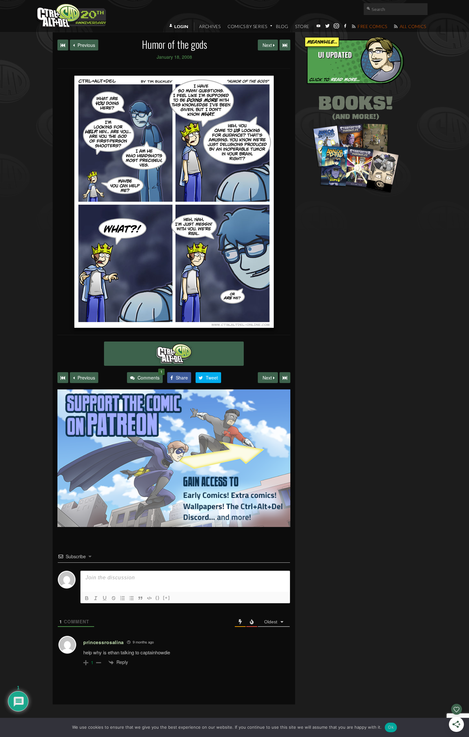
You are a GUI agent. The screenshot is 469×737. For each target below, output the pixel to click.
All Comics (412, 26)
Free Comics (372, 26)
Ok (391, 727)
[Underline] (104, 598)
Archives (209, 26)
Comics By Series (247, 26)
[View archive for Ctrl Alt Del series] (174, 354)
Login (181, 26)
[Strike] (113, 598)
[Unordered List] (131, 598)
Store (302, 26)
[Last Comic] (284, 377)
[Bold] (86, 598)
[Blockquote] (140, 598)
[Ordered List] (122, 598)
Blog (282, 26)
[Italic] (95, 598)
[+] (166, 597)
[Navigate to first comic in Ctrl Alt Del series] (62, 45)
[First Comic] (62, 377)
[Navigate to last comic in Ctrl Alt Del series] (284, 45)
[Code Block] (149, 598)
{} (157, 597)
